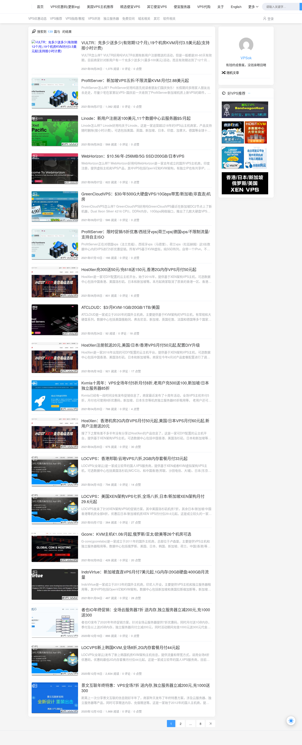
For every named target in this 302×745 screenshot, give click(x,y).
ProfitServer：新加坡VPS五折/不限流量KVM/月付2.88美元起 (135, 80)
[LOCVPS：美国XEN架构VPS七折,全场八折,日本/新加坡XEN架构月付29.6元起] (55, 508)
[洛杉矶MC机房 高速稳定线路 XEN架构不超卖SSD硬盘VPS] (245, 183)
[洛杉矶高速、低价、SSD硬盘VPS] (233, 132)
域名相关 (144, 18)
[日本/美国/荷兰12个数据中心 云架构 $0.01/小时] (233, 157)
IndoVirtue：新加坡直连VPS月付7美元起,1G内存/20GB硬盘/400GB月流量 (145, 574)
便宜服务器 (182, 6)
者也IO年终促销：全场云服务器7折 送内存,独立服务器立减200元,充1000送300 (145, 612)
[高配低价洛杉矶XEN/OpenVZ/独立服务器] (256, 157)
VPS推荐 (56, 18)
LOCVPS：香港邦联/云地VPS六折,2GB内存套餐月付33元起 (134, 458)
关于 (220, 6)
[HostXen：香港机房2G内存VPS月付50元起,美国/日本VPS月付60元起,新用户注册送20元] (55, 433)
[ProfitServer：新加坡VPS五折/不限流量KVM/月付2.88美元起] (55, 93)
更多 (251, 6)
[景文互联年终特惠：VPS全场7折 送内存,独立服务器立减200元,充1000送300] (55, 697)
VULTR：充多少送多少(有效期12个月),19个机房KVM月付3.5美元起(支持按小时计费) (145, 45)
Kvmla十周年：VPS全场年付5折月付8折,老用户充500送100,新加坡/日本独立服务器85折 (145, 385)
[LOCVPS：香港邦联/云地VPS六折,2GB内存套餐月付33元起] (55, 471)
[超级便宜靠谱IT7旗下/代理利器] (245, 109)
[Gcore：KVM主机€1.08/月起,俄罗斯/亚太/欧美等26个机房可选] (55, 546)
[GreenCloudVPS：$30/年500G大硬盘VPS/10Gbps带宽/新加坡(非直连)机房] (55, 206)
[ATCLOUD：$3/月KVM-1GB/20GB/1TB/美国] (55, 319)
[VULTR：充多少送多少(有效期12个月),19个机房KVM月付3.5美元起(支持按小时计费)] (55, 55)
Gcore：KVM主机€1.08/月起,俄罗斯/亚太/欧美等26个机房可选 (136, 534)
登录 (271, 18)
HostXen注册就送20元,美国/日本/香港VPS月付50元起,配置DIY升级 (140, 345)
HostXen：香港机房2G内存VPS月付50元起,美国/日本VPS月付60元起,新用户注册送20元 (145, 423)
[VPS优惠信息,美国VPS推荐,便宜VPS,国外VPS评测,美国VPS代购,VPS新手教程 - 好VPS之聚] (30, 6)
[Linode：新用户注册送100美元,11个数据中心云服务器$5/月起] (55, 130)
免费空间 (128, 18)
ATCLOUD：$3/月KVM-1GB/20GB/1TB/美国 (120, 307)
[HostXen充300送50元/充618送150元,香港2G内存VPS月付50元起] (55, 282)
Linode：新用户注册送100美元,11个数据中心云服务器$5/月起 (136, 118)
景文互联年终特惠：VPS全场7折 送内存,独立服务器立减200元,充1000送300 (145, 687)
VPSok (246, 57)
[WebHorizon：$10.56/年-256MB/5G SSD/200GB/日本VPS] (55, 168)
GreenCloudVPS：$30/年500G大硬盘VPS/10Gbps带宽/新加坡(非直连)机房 (146, 196)
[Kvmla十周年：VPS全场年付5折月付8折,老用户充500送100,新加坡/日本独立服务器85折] (55, 395)
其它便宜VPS (157, 6)
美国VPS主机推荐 (100, 6)
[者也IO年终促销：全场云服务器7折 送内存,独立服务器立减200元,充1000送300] (55, 622)
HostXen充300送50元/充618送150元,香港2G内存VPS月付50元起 (138, 269)
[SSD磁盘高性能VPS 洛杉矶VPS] (256, 132)
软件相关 (169, 18)
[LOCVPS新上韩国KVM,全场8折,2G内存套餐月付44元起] (55, 660)
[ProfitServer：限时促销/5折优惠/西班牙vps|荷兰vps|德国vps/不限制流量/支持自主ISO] (55, 244)
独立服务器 (111, 18)
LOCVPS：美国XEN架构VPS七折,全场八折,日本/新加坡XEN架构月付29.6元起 (143, 498)
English (236, 6)
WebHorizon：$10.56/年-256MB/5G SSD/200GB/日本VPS (132, 156)
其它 (157, 18)
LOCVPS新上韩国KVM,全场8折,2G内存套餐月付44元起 (130, 647)
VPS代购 (203, 6)
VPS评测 (94, 18)
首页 (40, 6)
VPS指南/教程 (75, 18)
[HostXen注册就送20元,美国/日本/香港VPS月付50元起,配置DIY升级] (55, 357)
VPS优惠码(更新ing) (65, 6)
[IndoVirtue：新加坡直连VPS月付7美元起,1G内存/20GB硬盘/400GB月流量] (55, 584)
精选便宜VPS (130, 6)
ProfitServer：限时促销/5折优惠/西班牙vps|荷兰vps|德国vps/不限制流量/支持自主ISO (145, 234)
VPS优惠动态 (37, 18)
